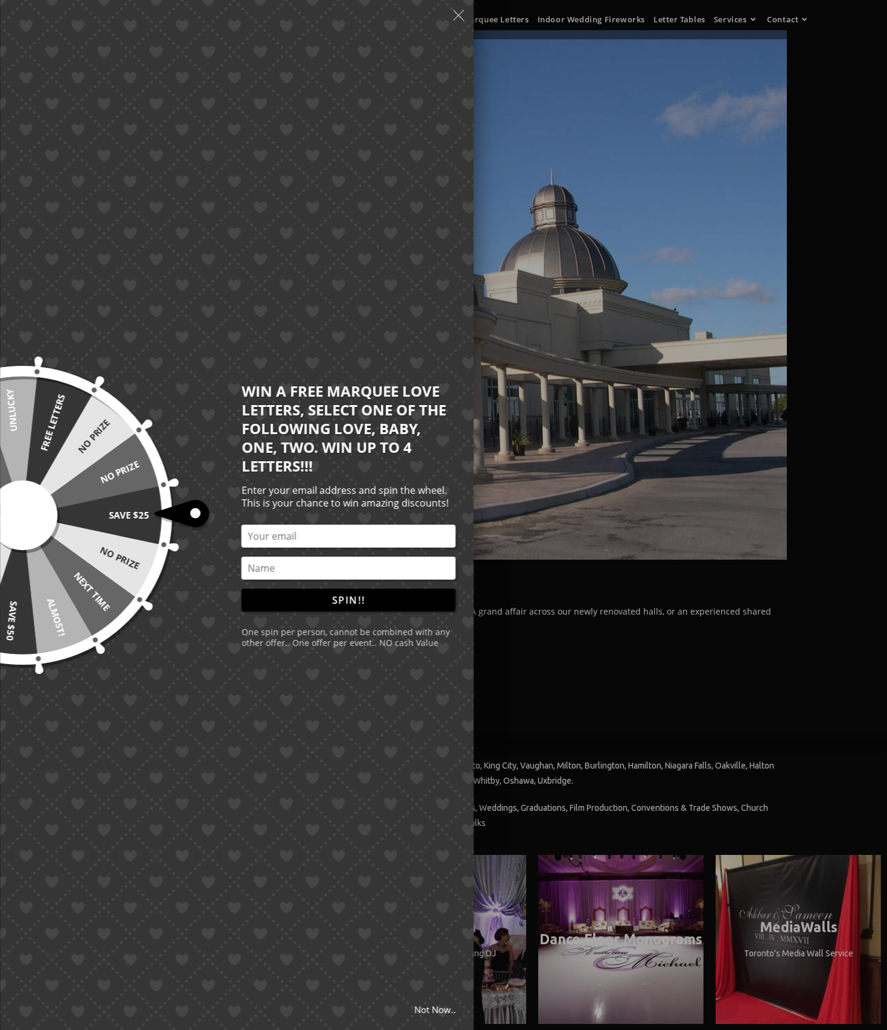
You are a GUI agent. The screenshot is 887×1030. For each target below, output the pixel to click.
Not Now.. (435, 1009)
